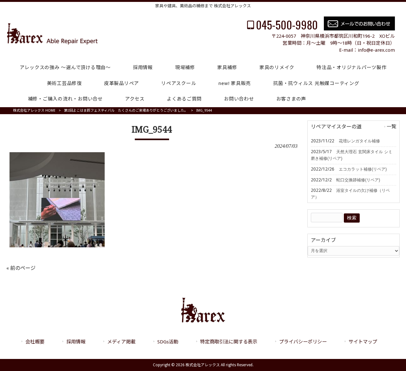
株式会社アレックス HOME (34, 110)
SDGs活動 (167, 342)
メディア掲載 (121, 342)
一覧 (391, 126)
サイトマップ (363, 342)
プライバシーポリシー (303, 342)
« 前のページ (21, 268)
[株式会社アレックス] (52, 43)
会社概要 (34, 342)
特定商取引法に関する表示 (228, 342)
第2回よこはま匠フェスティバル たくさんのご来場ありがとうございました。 (126, 110)
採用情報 (75, 342)
